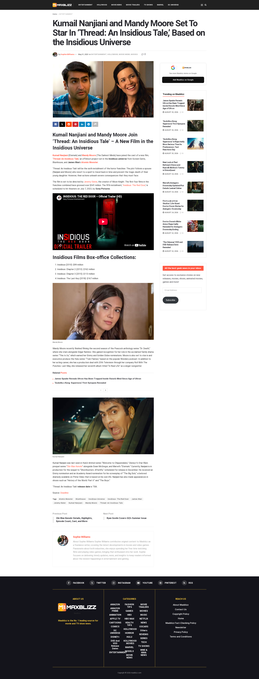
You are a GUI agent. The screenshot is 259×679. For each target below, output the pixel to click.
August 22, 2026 (171, 233)
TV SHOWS (148, 5)
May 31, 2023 (83, 54)
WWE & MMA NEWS (143, 652)
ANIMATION (115, 615)
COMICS (115, 626)
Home (55, 14)
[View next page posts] (106, 390)
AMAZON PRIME (115, 609)
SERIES (143, 638)
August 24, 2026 (171, 174)
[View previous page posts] (101, 390)
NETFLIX (143, 618)
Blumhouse (81, 499)
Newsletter (180, 627)
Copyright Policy (181, 614)
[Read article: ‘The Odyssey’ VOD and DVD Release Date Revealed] (195, 247)
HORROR (129, 633)
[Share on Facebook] (56, 124)
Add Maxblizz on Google (183, 80)
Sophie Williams (67, 54)
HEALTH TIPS (129, 623)
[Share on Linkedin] (82, 124)
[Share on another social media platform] (95, 124)
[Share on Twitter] (62, 124)
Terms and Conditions (181, 636)
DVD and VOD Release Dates (115, 645)
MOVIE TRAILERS (133, 5)
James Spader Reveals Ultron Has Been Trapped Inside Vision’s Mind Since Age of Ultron (97, 378)
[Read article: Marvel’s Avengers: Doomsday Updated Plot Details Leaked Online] (195, 187)
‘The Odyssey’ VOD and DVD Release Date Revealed (173, 244)
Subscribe (170, 300)
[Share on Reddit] (69, 124)
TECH (144, 642)
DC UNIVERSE (173, 5)
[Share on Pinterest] (75, 124)
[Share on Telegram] (89, 124)
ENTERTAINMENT (85, 5)
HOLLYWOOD (102, 5)
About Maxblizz (181, 605)
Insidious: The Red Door (134, 185)
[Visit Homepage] (62, 5)
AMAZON (115, 604)
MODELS (129, 651)
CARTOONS (115, 622)
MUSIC (143, 615)
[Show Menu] (202, 5)
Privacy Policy (181, 632)
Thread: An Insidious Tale (66, 159)
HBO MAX (129, 618)
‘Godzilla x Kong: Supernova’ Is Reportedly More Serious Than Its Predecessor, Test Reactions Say (173, 144)
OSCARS (143, 626)
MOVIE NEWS (116, 5)
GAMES (129, 611)
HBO (129, 615)
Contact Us (181, 609)
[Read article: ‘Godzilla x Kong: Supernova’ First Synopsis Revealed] (195, 126)
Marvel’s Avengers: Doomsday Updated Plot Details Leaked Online (173, 185)
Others (143, 630)
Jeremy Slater (90, 181)
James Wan (137, 499)
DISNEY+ (115, 637)
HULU (129, 637)
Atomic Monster (89, 162)
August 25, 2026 (171, 112)
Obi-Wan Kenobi (74, 466)
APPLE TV (115, 618)
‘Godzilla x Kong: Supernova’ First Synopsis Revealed (80, 383)
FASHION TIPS (129, 605)
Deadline (64, 493)
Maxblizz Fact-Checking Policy (181, 623)
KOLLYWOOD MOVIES (130, 642)
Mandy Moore (89, 155)
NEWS (144, 622)
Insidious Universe (97, 499)
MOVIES (134, 54)
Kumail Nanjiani (60, 155)
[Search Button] (205, 5)
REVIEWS (143, 634)
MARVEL (160, 5)
